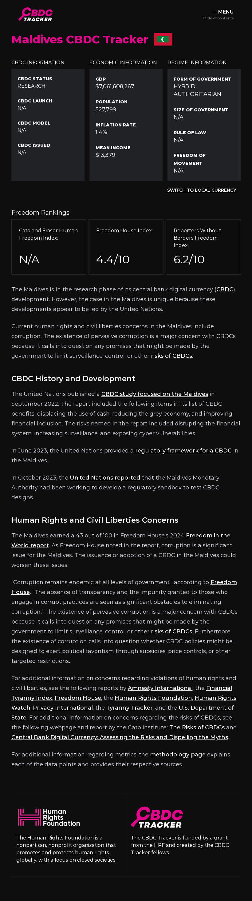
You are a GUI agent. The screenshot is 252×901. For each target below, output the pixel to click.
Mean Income (113, 147)
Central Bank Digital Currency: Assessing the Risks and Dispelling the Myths (119, 737)
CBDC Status (35, 79)
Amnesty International (160, 688)
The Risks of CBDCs (197, 727)
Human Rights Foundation (153, 698)
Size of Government (201, 110)
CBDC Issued (34, 145)
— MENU (218, 14)
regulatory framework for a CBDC (183, 450)
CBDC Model (34, 123)
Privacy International (63, 707)
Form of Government (202, 79)
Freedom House (78, 698)
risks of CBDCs (171, 356)
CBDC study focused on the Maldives (154, 394)
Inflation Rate (116, 125)
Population (112, 102)
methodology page (178, 754)
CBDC (224, 289)
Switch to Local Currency (201, 190)
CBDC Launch (35, 101)
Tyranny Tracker (129, 707)
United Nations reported (105, 477)
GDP (101, 79)
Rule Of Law (190, 132)
